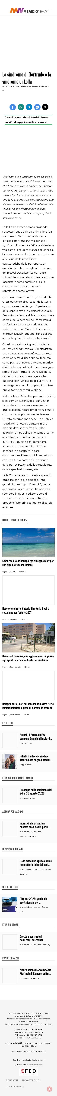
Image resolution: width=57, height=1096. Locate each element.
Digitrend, (6, 572)
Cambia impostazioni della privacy (28, 1060)
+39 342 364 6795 (34, 1035)
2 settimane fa (15, 667)
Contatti (12, 1080)
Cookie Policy (15, 1086)
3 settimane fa (15, 715)
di (21, 798)
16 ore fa (13, 572)
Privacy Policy (31, 1080)
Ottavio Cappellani (30, 978)
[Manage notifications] (49, 1089)
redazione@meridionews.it (31, 1032)
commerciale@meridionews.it (37, 1043)
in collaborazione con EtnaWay (36, 945)
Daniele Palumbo (23, 86)
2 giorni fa (13, 619)
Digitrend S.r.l (39, 1051)
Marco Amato (28, 798)
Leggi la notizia (26, 743)
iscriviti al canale (35, 122)
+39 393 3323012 (28, 1046)
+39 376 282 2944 (33, 1038)
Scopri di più (46, 1024)
